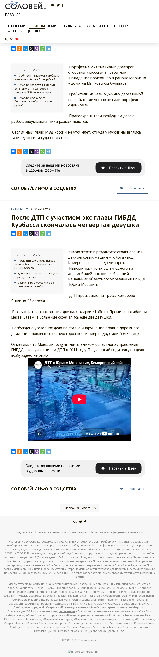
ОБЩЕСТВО (30, 31)
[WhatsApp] (42, 48)
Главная (13, 15)
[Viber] (36, 48)
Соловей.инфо (88, 640)
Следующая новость (77, 508)
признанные (67, 611)
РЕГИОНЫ (37, 26)
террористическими (20, 603)
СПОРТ (124, 26)
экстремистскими (66, 584)
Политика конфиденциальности (116, 532)
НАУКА (89, 26)
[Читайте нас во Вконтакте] (52, 5)
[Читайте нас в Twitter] (58, 5)
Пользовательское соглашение (61, 532)
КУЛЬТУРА (72, 26)
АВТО (13, 31)
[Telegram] (48, 48)
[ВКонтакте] (13, 48)
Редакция (24, 532)
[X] (31, 48)
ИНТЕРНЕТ (107, 26)
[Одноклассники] (19, 48)
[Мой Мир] (25, 48)
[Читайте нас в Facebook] (63, 5)
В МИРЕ (54, 26)
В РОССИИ (16, 26)
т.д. (123, 631)
